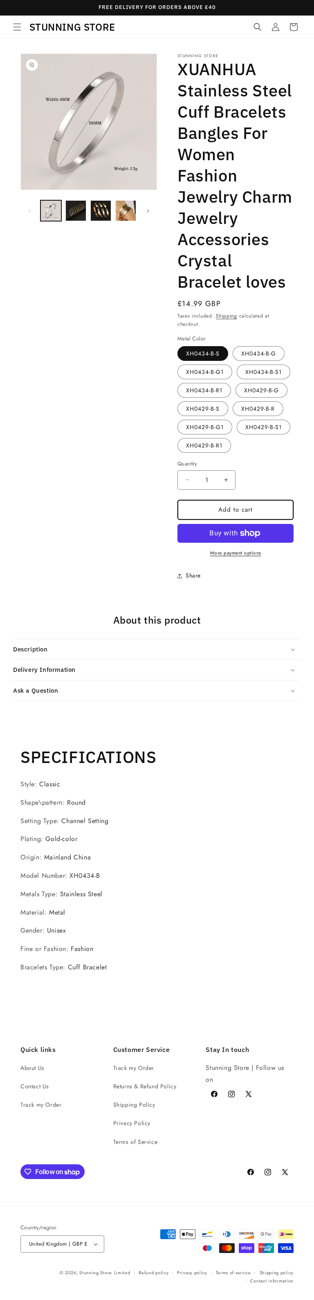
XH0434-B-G (258, 353)
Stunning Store (95, 1272)
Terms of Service (135, 1142)
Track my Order (40, 1105)
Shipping (226, 316)
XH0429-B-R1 (204, 445)
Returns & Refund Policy (145, 1086)
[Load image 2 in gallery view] (75, 210)
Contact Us (34, 1086)
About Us (32, 1068)
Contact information (272, 1281)
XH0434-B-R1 (204, 390)
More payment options (235, 553)
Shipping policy (277, 1272)
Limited (122, 1272)
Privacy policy (192, 1272)
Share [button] (193, 575)
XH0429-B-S (203, 409)
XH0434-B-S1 (263, 372)
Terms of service (233, 1272)
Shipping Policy (134, 1105)
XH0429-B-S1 (263, 427)
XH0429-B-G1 (205, 427)
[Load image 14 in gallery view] (125, 210)
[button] (17, 27)
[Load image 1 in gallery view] (50, 210)
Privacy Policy (131, 1123)
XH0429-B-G (261, 390)
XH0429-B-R (258, 409)
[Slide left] (29, 211)
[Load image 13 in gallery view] (100, 210)
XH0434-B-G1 (205, 372)
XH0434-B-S (203, 353)
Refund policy (153, 1272)
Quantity (187, 464)
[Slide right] (148, 211)
